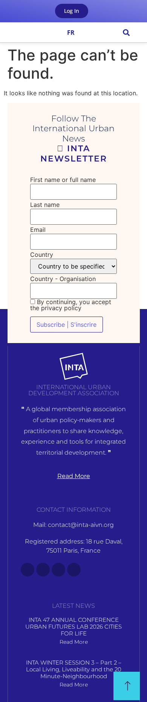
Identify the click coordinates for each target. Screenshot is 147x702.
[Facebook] (27, 569)
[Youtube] (58, 569)
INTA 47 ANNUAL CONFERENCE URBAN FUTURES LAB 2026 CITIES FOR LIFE (73, 626)
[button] (13, 32)
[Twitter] (43, 569)
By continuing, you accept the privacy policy (70, 305)
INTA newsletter (73, 153)
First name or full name (63, 180)
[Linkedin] (74, 569)
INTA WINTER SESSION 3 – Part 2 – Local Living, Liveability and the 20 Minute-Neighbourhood (73, 669)
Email (38, 230)
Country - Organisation (63, 279)
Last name (45, 205)
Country (41, 255)
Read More (74, 641)
